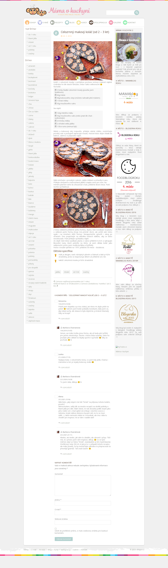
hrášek (31, 165)
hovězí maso (33, 161)
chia (30, 104)
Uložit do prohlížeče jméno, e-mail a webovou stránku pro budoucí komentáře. (81, 532)
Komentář (59, 474)
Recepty (59, 23)
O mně (45, 23)
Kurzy (84, 23)
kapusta (31, 180)
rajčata (31, 275)
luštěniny (31, 210)
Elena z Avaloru (34, 142)
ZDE (133, 76)
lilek (29, 199)
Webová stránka (61, 519)
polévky (31, 50)
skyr (30, 294)
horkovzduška (33, 157)
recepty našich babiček (37, 283)
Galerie (117, 23)
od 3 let (76, 272)
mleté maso (33, 218)
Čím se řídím (33, 111)
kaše (30, 184)
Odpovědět (65, 319)
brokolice (32, 92)
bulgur (30, 96)
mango (31, 214)
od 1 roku (32, 46)
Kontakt (132, 23)
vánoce (31, 317)
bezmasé (32, 81)
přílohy (31, 264)
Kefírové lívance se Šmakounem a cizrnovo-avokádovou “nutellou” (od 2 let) (82, 285)
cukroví (31, 127)
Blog (72, 23)
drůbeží (31, 134)
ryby (30, 286)
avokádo (31, 70)
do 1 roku (32, 34)
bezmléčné (32, 85)
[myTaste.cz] (121, 347)
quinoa (31, 271)
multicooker (33, 229)
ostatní (31, 245)
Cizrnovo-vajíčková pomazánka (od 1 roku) (72, 281)
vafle (30, 313)
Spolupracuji (100, 23)
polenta (31, 252)
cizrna (30, 115)
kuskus (31, 191)
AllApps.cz (140, 549)
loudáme (31, 207)
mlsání (66, 272)
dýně (30, 138)
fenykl (30, 146)
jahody (31, 176)
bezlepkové (32, 77)
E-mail (58, 509)
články (30, 119)
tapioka (31, 309)
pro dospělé (33, 267)
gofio (30, 149)
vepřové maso (34, 321)
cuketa (31, 123)
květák (31, 195)
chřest (30, 108)
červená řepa (33, 100)
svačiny (86, 272)
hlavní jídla (32, 38)
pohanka (31, 248)
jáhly (30, 172)
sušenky (31, 302)
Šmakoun (32, 298)
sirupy (30, 290)
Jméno (58, 500)
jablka (57, 272)
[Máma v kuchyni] (60, 10)
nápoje (31, 233)
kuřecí (30, 188)
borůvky (31, 89)
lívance (31, 203)
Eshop (33, 23)
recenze (31, 279)
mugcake (32, 226)
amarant (31, 66)
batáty (30, 73)
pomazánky (33, 260)
